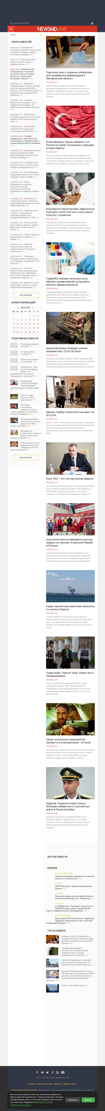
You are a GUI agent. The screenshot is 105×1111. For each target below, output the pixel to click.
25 (14, 332)
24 (38, 328)
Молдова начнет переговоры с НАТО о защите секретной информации (24, 285)
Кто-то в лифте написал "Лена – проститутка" (28, 397)
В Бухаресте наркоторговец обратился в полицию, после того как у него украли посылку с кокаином (70, 212)
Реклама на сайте (44, 1084)
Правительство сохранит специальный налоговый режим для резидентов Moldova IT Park (25, 214)
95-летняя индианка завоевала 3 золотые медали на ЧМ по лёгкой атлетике (25, 422)
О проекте (32, 1084)
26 (18, 332)
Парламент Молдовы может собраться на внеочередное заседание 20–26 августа (24, 259)
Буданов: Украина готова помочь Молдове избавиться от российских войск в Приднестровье (68, 806)
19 (18, 328)
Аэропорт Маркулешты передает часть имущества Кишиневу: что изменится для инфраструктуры (24, 105)
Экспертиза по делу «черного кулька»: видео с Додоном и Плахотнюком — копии (24, 226)
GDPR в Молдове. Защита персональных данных (73, 887)
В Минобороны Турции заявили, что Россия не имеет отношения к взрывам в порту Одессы (70, 145)
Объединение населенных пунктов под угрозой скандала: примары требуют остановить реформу (25, 51)
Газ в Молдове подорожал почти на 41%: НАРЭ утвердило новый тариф (24, 174)
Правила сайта (69, 1084)
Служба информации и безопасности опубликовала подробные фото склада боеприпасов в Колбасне (25, 141)
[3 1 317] (70, 586)
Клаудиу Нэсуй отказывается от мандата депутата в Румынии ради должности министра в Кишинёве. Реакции (22, 74)
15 (30, 324)
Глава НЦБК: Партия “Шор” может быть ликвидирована (70, 674)
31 (38, 332)
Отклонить (73, 1100)
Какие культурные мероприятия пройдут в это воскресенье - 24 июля (68, 741)
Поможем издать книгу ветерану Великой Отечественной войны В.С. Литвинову (74, 897)
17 (38, 324)
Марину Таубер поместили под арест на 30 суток (70, 414)
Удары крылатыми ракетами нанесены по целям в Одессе (70, 608)
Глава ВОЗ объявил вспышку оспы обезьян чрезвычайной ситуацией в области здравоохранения (68, 281)
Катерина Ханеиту (62, 915)
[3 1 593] (70, 328)
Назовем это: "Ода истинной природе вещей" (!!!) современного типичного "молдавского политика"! (24, 371)
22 (30, 328)
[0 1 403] (70, 519)
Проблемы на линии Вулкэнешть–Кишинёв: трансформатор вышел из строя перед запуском (25, 202)
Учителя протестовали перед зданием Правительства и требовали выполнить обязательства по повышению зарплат (23, 273)
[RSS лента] (57, 1072)
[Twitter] (47, 1072)
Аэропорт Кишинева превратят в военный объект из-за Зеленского (74, 877)
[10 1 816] (70, 122)
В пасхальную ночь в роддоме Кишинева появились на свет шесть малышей (25, 446)
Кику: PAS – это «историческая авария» (70, 478)
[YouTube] (62, 1072)
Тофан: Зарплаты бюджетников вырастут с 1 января (25, 236)
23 (34, 328)
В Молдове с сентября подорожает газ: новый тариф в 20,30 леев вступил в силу (25, 118)
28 (26, 332)
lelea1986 (59, 893)
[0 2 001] (70, 719)
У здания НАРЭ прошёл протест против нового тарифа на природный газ (24, 164)
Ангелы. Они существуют (75, 985)
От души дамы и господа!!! (27, 352)
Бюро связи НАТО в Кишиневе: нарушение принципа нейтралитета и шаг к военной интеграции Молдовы (70, 920)
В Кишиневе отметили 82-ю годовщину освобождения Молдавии (24, 128)
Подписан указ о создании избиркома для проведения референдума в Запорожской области (69, 75)
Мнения (52, 867)
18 (14, 328)
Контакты (58, 1084)
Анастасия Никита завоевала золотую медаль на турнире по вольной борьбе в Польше (69, 542)
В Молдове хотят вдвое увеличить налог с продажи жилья (23, 61)
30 (34, 332)
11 (14, 324)
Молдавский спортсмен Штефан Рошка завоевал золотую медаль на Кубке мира (24, 385)
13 (22, 324)
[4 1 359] (70, 458)
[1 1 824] (70, 783)
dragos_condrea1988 (63, 873)
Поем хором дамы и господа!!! (29, 345)
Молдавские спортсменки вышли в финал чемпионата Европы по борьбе (25, 434)
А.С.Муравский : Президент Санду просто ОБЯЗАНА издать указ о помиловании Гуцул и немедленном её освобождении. (69, 908)
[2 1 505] (70, 392)
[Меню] (11, 29)
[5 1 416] (70, 258)
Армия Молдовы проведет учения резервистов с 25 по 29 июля (66, 350)
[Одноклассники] (52, 1072)
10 (38, 319)
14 (26, 324)
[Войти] (92, 23)
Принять (88, 1100)
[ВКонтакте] (42, 1072)
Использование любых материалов (24, 1090)
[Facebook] (37, 1072)
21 (26, 328)
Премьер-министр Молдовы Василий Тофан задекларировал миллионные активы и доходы (25, 154)
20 (22, 328)
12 (18, 324)
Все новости (26, 295)
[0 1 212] (70, 653)
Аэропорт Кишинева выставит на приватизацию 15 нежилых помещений (22, 247)
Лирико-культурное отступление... (29, 360)
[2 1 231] (70, 189)
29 (30, 332)
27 (22, 332)
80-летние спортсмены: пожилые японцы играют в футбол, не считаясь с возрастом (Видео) (24, 409)
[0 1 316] (70, 52)
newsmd (58, 883)
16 (34, 324)
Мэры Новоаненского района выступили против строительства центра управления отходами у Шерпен (24, 188)
